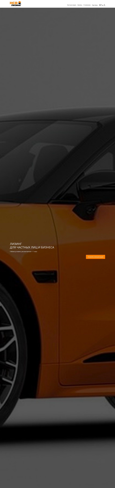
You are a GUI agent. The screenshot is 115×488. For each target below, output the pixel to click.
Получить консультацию (95, 257)
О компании (87, 5)
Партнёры (95, 5)
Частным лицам (71, 5)
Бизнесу (80, 5)
